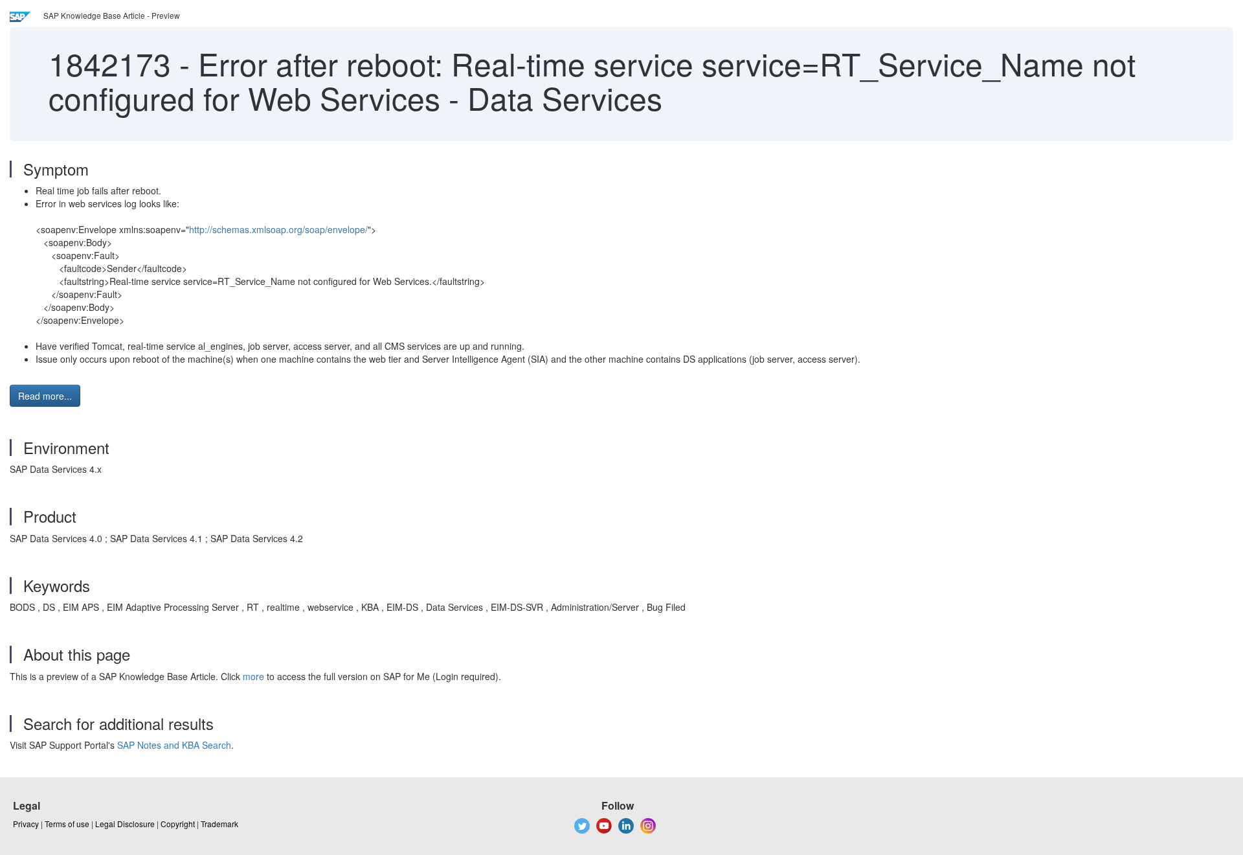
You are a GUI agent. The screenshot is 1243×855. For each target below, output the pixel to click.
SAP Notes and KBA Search (174, 744)
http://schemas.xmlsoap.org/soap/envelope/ (278, 229)
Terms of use (67, 823)
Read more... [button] (45, 395)
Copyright (178, 823)
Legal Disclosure (125, 823)
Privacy (26, 823)
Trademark (219, 823)
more (253, 676)
